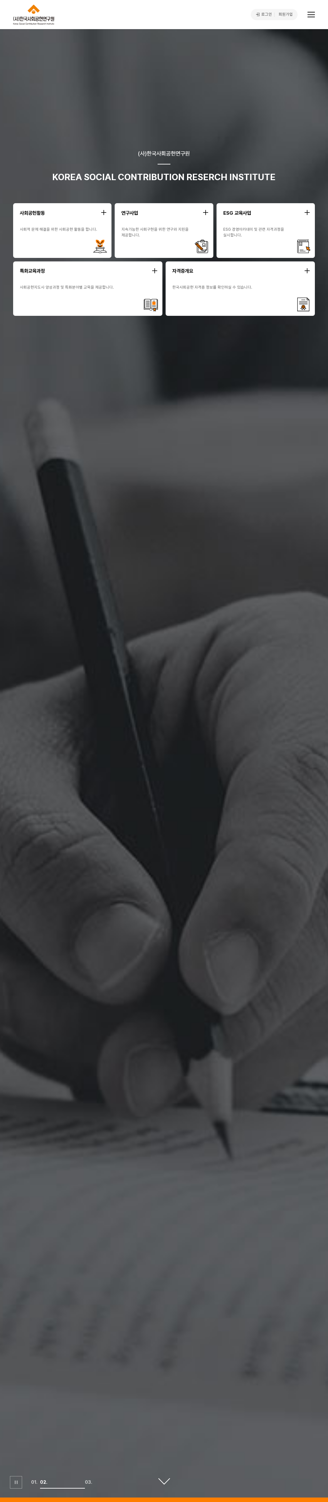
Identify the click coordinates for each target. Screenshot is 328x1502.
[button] (35, 1488)
